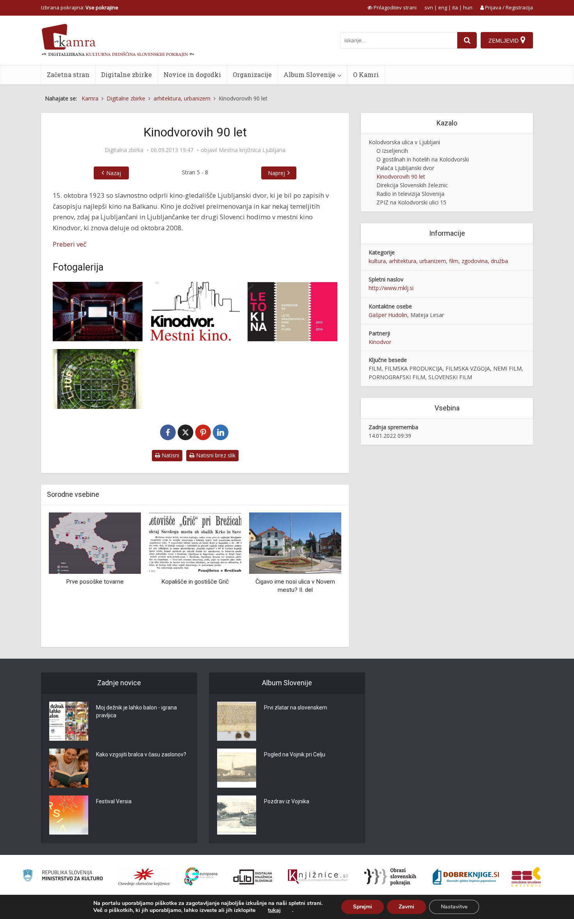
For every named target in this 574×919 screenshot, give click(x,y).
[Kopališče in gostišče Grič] (195, 542)
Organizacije (252, 74)
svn (428, 7)
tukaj (274, 910)
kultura (377, 261)
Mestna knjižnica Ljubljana (252, 150)
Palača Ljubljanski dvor (405, 168)
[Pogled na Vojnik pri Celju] (236, 768)
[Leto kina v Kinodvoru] (292, 312)
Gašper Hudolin (388, 315)
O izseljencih (392, 150)
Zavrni (406, 906)
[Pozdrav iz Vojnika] (236, 815)
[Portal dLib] (253, 877)
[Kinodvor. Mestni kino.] (195, 312)
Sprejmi (362, 906)
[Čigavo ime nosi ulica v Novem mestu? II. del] (295, 542)
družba (499, 261)
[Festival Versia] (68, 815)
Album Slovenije (309, 74)
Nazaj (113, 173)
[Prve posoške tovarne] (95, 542)
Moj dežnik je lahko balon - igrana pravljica (136, 711)
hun (467, 7)
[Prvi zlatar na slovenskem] (236, 721)
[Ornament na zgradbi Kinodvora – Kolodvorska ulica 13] (98, 379)
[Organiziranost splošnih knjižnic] (144, 877)
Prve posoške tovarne (95, 581)
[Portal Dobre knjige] (466, 877)
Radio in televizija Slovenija (410, 193)
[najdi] (467, 40)
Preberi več (69, 244)
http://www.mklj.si (391, 288)
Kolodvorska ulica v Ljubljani (404, 142)
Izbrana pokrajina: (79, 7)
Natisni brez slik (214, 455)
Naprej (276, 173)
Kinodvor (380, 342)
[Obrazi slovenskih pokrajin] (390, 877)
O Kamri (366, 74)
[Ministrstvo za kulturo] (62, 876)
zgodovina (475, 261)
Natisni (169, 455)
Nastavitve (454, 906)
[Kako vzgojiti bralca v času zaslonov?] (68, 768)
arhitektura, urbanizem (417, 261)
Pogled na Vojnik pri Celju (294, 754)
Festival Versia (114, 801)
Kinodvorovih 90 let (400, 176)
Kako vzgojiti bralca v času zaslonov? (141, 754)
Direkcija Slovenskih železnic (412, 185)
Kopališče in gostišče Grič (195, 581)
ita (455, 7)
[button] (322, 576)
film (453, 261)
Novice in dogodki (192, 74)
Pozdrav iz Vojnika (286, 801)
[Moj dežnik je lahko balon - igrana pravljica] (68, 721)
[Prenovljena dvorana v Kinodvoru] (98, 312)
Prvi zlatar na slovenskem (295, 707)
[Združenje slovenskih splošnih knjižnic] (317, 877)
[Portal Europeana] (201, 877)
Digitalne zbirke (126, 74)
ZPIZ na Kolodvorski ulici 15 (411, 202)
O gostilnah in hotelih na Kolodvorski (422, 159)
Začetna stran (68, 74)
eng (442, 7)
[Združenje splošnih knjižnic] (526, 877)
